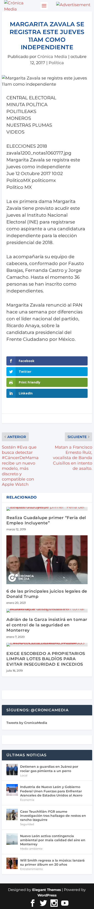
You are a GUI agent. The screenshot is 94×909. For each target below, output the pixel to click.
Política (56, 62)
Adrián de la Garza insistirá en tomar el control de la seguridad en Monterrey (46, 625)
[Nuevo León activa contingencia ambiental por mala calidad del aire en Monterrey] (12, 839)
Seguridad (27, 824)
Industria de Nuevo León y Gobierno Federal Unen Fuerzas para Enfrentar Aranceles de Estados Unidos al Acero (51, 791)
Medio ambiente (31, 848)
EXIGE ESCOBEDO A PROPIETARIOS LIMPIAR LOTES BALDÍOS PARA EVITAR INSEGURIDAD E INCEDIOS (45, 659)
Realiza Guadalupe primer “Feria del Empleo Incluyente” (46, 520)
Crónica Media (52, 56)
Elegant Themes (46, 890)
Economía (27, 799)
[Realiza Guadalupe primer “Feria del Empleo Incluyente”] (47, 509)
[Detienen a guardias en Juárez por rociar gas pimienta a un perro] (12, 769)
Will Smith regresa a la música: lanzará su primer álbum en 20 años (52, 862)
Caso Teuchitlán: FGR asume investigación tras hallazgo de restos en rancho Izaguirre (53, 815)
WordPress (47, 895)
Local (23, 775)
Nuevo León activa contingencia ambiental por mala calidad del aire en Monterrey (52, 840)
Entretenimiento (31, 869)
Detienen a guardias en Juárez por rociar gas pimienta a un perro (49, 769)
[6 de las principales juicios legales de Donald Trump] (47, 559)
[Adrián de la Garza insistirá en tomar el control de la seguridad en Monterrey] (47, 610)
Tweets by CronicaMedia (26, 723)
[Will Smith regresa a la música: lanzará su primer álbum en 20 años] (12, 863)
